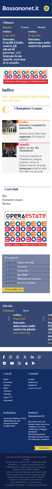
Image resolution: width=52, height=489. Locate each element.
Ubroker (6, 203)
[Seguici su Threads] (17, 358)
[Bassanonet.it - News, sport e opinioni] (26, 8)
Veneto (25, 27)
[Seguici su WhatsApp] (39, 358)
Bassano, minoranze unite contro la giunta (39, 42)
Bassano (7, 27)
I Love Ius (22, 270)
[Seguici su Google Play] (34, 364)
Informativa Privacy (19, 482)
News (5, 379)
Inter (4, 196)
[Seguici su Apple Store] (26, 364)
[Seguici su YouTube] (12, 364)
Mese (26, 310)
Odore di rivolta (25, 262)
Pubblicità (32, 385)
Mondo (41, 27)
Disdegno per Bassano (29, 278)
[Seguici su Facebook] (3, 358)
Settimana (8, 310)
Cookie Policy (35, 482)
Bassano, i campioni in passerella (32, 126)
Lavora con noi (34, 388)
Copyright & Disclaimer (15, 485)
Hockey (24, 122)
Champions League (12, 199)
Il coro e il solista (26, 283)
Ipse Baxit (22, 274)
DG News (22, 266)
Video (7, 397)
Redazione (33, 382)
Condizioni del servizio (37, 485)
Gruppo (31, 379)
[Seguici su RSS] (19, 364)
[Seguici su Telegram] (4, 364)
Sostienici (44, 447)
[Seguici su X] (25, 358)
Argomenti (7, 400)
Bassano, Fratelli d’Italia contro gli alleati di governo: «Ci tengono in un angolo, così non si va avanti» (14, 50)
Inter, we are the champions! (29, 149)
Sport (5, 388)
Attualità (24, 144)
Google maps (9, 426)
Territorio (7, 391)
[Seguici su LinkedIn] (32, 358)
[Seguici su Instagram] (10, 358)
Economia (7, 382)
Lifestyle (7, 394)
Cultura (6, 385)
